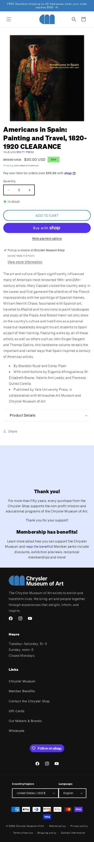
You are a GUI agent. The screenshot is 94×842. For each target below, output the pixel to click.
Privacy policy (79, 826)
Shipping (8, 165)
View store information (25, 262)
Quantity (9, 181)
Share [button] (12, 431)
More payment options (47, 238)
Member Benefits (22, 691)
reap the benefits (39, 546)
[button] (9, 19)
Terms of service (23, 832)
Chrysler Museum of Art (30, 826)
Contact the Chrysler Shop (29, 701)
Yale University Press (18, 152)
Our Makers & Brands (25, 721)
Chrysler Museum (22, 681)
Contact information (73, 832)
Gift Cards (16, 711)
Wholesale (16, 731)
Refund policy (57, 826)
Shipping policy (47, 832)
